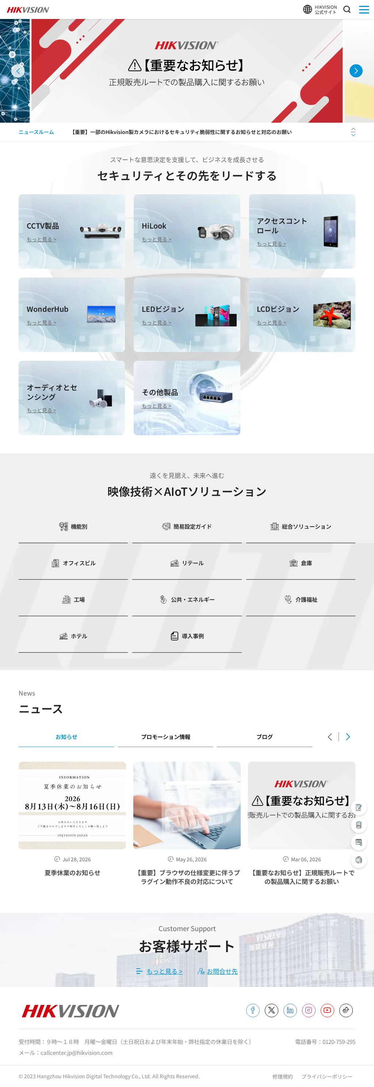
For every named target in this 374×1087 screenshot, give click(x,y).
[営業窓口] (359, 807)
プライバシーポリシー (326, 1076)
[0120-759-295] (359, 860)
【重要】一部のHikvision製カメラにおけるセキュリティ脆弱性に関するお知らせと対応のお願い (181, 131)
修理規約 (283, 1076)
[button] (18, 71)
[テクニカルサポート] (359, 825)
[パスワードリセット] (359, 842)
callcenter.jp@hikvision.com (76, 1052)
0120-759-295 (339, 1041)
